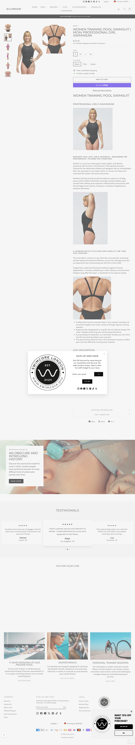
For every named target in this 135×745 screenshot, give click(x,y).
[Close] (131, 711)
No (124, 733)
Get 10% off (123, 726)
